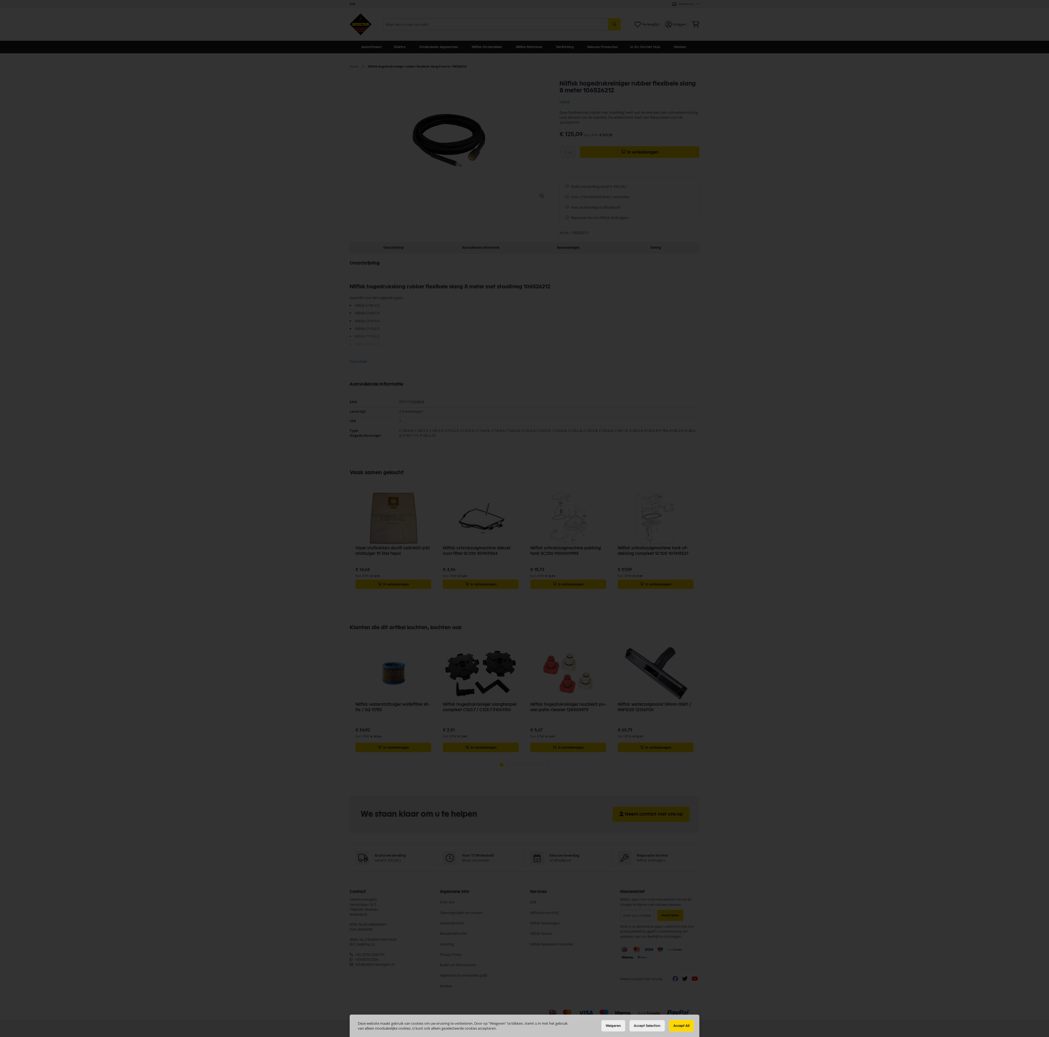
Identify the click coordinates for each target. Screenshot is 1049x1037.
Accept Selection (647, 1025)
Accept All (681, 1025)
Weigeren (613, 1025)
